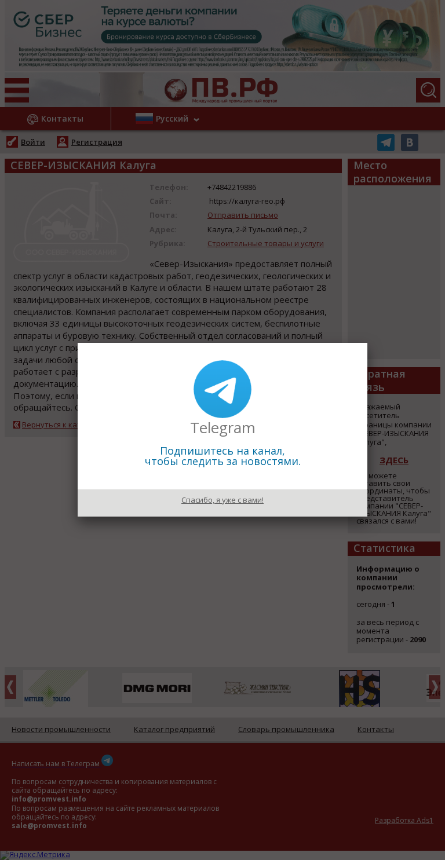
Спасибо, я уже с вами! (222, 500)
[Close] (367, 342)
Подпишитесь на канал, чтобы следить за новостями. (223, 456)
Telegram (223, 427)
